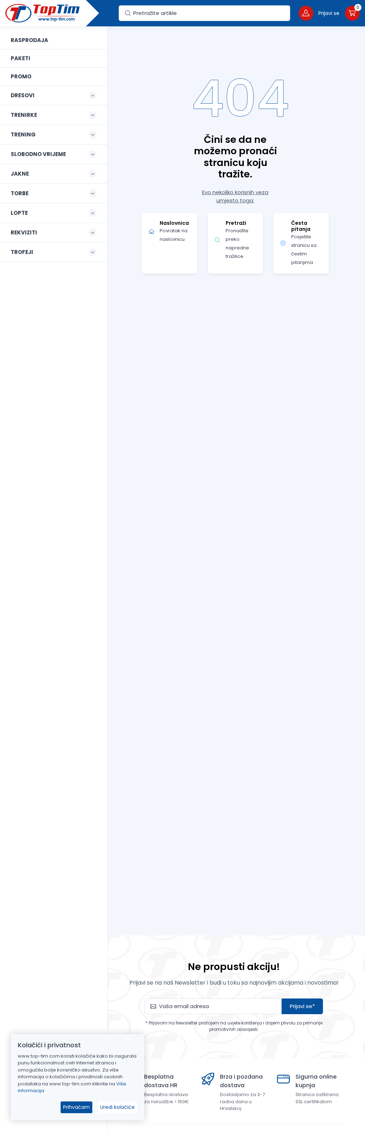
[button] (319, 13)
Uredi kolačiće (117, 1107)
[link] (54, 40)
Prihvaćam (76, 1107)
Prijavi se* (302, 1006)
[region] (53, 570)
